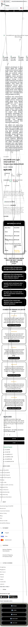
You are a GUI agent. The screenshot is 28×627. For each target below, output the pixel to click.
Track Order (3, 482)
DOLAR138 (20, 79)
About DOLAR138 (4, 470)
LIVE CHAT (14, 622)
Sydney (2, 574)
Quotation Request (5, 475)
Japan (1, 579)
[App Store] (4, 597)
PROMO (15, 606)
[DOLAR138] (7, 5)
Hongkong (2, 567)
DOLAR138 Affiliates (5, 523)
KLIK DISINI (6, 216)
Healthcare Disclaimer (6, 497)
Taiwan (2, 577)
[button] (23, 18)
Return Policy (3, 513)
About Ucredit (3, 520)
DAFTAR (21, 10)
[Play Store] (13, 597)
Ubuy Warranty (4, 494)
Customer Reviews (5, 511)
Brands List (3, 508)
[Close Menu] (1, 6)
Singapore (2, 569)
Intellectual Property (5, 477)
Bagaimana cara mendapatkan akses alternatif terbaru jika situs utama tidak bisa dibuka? (13, 276)
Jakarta (2, 584)
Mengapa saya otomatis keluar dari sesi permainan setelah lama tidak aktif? (13, 293)
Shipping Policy (4, 487)
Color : (6, 185)
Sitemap (2, 480)
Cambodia (3, 581)
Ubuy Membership (4, 492)
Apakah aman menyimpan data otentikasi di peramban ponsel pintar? (13, 284)
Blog (1, 516)
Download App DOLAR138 (6, 506)
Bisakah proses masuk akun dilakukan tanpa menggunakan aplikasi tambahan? (13, 302)
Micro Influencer (4, 489)
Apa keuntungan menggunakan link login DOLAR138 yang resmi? (13, 268)
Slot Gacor (3, 572)
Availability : (6, 180)
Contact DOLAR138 (5, 472)
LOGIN (7, 10)
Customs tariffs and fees (6, 485)
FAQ (1, 518)
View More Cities (4, 586)
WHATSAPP (15, 618)
